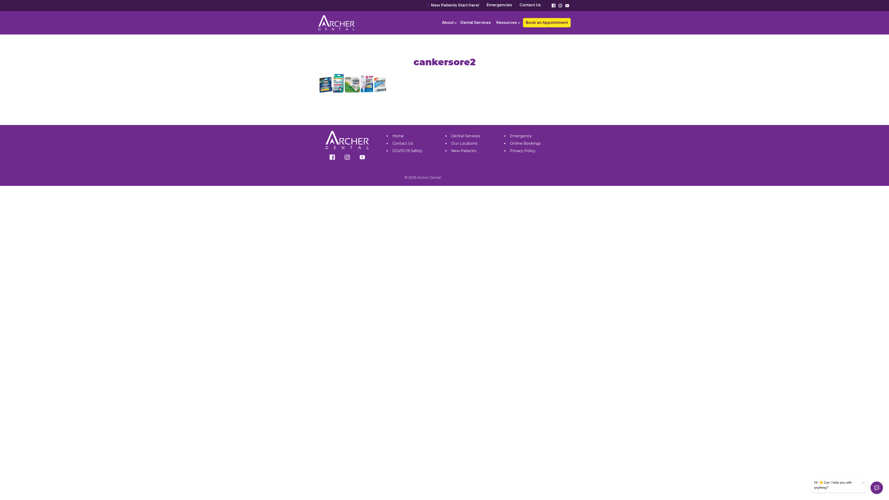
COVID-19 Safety (407, 151)
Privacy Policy (522, 151)
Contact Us (530, 5)
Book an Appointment (341, 9)
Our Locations (464, 143)
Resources (506, 22)
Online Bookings (525, 143)
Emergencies (499, 5)
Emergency (521, 136)
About (448, 22)
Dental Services (475, 22)
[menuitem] (448, 22)
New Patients (463, 151)
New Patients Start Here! (454, 5)
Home (398, 136)
